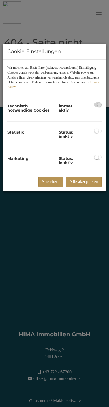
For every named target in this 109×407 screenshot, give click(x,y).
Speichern (51, 181)
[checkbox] (98, 104)
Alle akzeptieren (83, 181)
